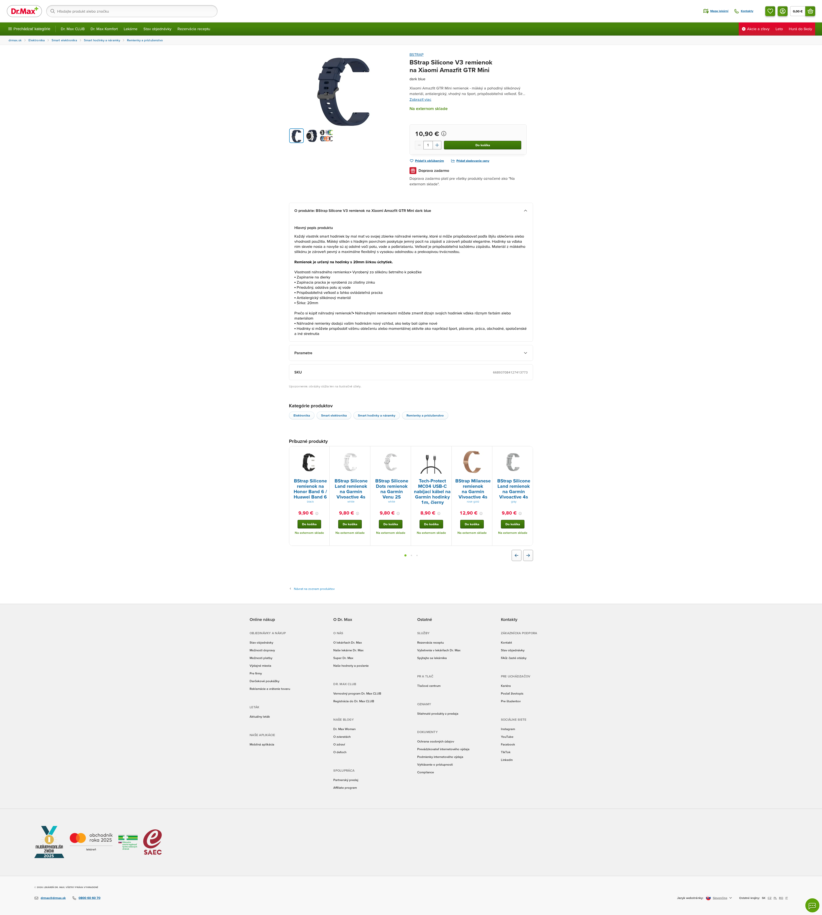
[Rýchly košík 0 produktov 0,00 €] (810, 11)
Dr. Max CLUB (73, 29)
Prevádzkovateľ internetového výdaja (443, 749)
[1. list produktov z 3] (405, 555)
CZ (769, 898)
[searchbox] (131, 11)
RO (781, 898)
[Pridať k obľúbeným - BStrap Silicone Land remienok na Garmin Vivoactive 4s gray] (528, 451)
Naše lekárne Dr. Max (348, 650)
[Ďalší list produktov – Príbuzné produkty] (528, 555)
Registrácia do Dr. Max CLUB (353, 701)
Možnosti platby (261, 658)
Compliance (425, 772)
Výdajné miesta (260, 665)
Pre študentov (511, 701)
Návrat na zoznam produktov (314, 589)
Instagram (508, 729)
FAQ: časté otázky (513, 658)
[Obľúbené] (770, 11)
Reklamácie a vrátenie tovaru (270, 688)
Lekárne (130, 29)
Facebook (508, 744)
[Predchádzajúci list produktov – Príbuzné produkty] (516, 555)
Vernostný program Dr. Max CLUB (357, 693)
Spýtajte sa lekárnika (432, 658)
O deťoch (339, 752)
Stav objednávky (157, 29)
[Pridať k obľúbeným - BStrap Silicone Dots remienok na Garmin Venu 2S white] (406, 451)
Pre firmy (256, 673)
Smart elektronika (334, 415)
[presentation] (309, 462)
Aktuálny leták (260, 716)
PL (775, 898)
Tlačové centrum (429, 685)
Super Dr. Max (343, 658)
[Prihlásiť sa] (783, 11)
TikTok (506, 752)
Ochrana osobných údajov (435, 741)
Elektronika (301, 415)
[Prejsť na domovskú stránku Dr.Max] (24, 11)
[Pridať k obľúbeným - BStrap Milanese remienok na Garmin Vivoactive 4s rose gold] (487, 451)
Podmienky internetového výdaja (440, 757)
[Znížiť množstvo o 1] (419, 145)
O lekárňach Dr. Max (347, 642)
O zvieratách (342, 736)
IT (786, 898)
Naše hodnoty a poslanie (351, 665)
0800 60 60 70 (89, 898)
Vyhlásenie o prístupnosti (435, 764)
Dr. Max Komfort (104, 29)
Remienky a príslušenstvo (425, 415)
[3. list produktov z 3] (417, 555)
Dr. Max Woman (344, 729)
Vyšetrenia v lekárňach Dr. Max (438, 650)
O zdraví (339, 744)
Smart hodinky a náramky (376, 415)
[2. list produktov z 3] (411, 555)
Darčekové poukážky (264, 681)
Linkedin (507, 760)
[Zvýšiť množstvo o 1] (437, 145)
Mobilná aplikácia (262, 744)
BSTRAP (417, 54)
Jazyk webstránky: (690, 898)
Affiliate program (345, 787)
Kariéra (506, 685)
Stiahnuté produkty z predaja (437, 713)
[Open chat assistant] (812, 905)
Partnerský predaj (345, 780)
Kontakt (506, 642)
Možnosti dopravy (262, 650)
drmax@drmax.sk (53, 898)
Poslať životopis (512, 693)
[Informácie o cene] (443, 133)
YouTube (507, 736)
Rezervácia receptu (193, 29)
